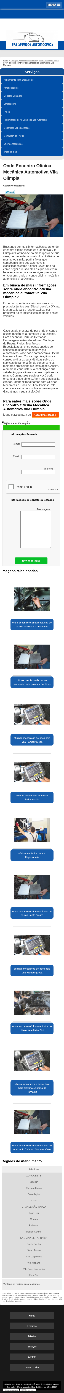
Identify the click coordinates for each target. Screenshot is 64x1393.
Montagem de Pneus (14, 136)
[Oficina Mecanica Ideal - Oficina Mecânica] (32, 38)
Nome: (16, 443)
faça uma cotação (45, 414)
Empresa (32, 1326)
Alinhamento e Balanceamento (19, 80)
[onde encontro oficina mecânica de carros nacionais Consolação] (32, 598)
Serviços (32, 72)
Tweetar (10, 192)
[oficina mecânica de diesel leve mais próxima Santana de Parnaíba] (32, 1059)
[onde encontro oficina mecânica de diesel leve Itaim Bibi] (32, 1002)
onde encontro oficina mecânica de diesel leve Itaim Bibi (32, 1028)
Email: (17, 456)
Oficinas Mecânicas (13, 144)
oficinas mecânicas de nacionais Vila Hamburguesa (32, 739)
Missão (32, 1336)
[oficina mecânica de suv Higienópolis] (32, 829)
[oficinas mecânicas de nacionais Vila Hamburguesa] (32, 713)
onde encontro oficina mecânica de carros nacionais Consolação (32, 624)
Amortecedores (11, 88)
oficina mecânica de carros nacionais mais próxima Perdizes (32, 682)
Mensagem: (44, 509)
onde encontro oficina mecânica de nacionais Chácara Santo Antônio (32, 1147)
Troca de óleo (10, 152)
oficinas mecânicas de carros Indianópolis (32, 797)
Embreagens (10, 104)
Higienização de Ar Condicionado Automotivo (25, 120)
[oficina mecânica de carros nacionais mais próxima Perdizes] (32, 656)
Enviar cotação (31, 560)
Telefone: (49, 468)
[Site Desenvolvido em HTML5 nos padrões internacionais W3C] (28, 1390)
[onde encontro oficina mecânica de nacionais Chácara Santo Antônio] (32, 1121)
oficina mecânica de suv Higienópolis (32, 855)
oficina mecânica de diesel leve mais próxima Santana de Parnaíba (32, 1088)
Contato (32, 1357)
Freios (7, 112)
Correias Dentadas (13, 96)
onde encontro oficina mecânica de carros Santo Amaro (32, 913)
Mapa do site (32, 1367)
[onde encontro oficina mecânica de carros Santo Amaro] (32, 886)
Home (32, 1315)
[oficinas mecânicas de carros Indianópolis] (32, 771)
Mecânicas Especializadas (17, 128)
